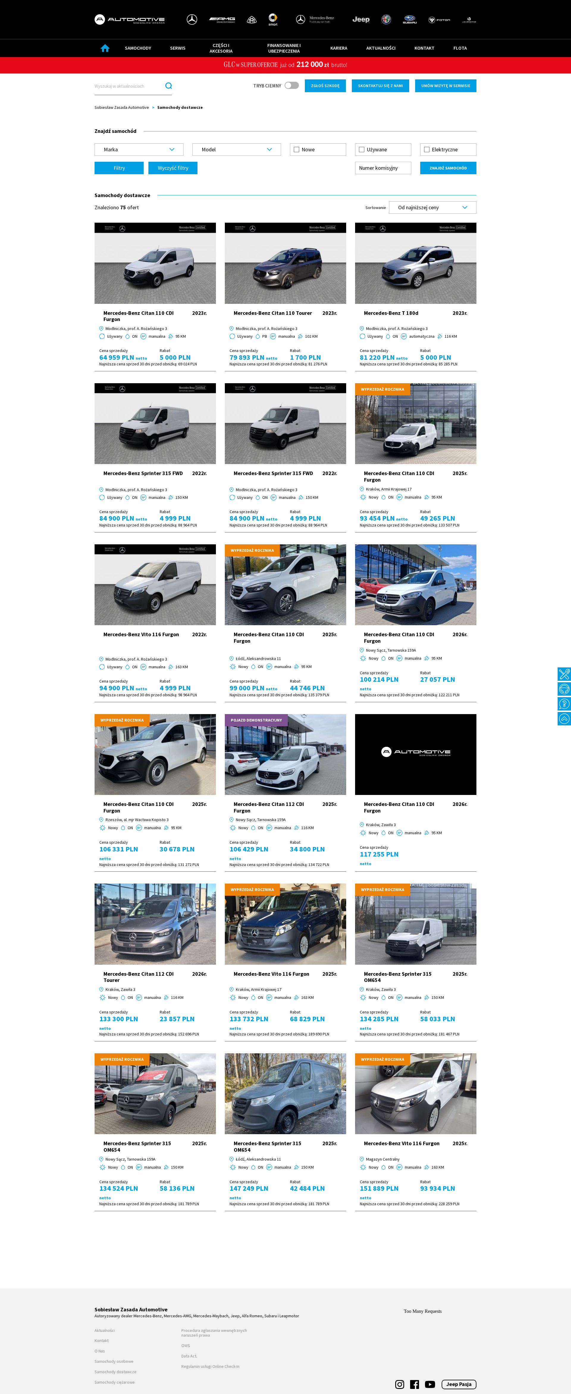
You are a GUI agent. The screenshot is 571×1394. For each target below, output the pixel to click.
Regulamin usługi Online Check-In (210, 1366)
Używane (377, 149)
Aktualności (381, 48)
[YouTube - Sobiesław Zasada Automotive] (430, 1384)
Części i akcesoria (221, 48)
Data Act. (189, 1356)
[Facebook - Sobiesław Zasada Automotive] (414, 1384)
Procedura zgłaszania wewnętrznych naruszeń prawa (214, 1333)
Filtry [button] (119, 167)
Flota (460, 48)
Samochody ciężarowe (115, 1382)
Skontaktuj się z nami (380, 85)
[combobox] (139, 149)
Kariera (338, 48)
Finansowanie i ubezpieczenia (284, 48)
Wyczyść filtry (173, 167)
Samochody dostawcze (116, 1371)
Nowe (308, 149)
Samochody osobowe (114, 1361)
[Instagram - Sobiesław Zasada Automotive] (399, 1384)
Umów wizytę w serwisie (445, 85)
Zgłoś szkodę (325, 85)
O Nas (100, 1351)
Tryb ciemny (267, 86)
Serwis (178, 48)
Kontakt (424, 48)
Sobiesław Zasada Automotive (122, 107)
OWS (185, 1345)
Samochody (138, 48)
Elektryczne (445, 149)
